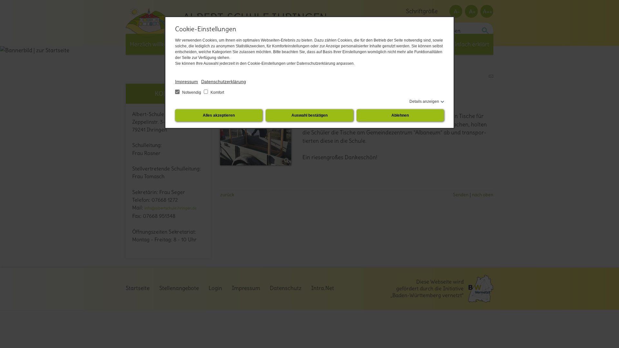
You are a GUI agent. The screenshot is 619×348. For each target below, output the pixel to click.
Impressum (186, 81)
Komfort (217, 92)
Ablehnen (400, 115)
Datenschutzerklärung (223, 81)
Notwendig (191, 92)
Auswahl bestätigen (309, 115)
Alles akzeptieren (219, 115)
